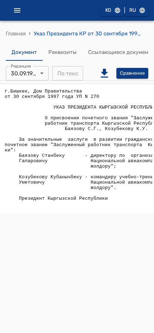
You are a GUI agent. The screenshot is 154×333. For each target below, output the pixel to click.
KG (108, 10)
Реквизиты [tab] (62, 52)
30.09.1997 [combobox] (25, 73)
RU (132, 10)
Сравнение (132, 73)
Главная (16, 33)
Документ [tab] (24, 52)
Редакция (21, 66)
